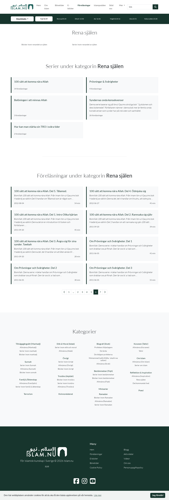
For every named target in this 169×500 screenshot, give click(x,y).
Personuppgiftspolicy (133, 467)
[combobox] (140, 6)
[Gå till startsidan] (22, 7)
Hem (38, 5)
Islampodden (100, 5)
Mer (121, 5)
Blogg (126, 449)
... (73, 292)
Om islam (46, 7)
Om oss (127, 463)
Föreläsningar (84, 5)
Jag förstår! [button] (157, 495)
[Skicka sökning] (155, 6)
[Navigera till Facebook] (76, 481)
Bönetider (59, 5)
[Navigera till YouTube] (92, 481)
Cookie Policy (96, 467)
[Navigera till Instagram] (84, 481)
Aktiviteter (128, 454)
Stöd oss (111, 7)
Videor (127, 458)
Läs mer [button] (97, 495)
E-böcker (70, 7)
